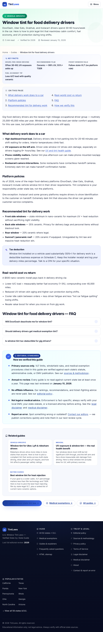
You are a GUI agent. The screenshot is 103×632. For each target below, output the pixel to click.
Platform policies (17, 100)
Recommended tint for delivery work (27, 105)
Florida (5, 588)
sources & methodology (76, 373)
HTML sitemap (45, 554)
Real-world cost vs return (68, 95)
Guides (14, 52)
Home (5, 52)
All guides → (89, 503)
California (6, 583)
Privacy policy (79, 544)
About (76, 565)
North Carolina (8, 604)
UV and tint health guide (58, 150)
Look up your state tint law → (24, 503)
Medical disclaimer (81, 560)
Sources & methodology (83, 538)
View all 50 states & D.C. (15, 611)
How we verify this (64, 105)
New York (23, 588)
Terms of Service (80, 549)
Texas (21, 583)
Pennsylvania (8, 594)
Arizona (22, 604)
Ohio (4, 599)
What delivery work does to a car (26, 95)
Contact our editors (78, 414)
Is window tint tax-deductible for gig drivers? (28, 341)
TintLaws (13, 529)
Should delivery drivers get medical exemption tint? (31, 331)
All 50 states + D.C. (47, 533)
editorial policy (44, 393)
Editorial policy (79, 533)
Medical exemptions (48, 538)
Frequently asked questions (51, 549)
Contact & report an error (84, 570)
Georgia (22, 599)
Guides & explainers (48, 544)
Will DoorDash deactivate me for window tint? (28, 321)
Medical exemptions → (60, 503)
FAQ (56, 100)
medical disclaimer (37, 407)
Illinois (21, 594)
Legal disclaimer (80, 554)
